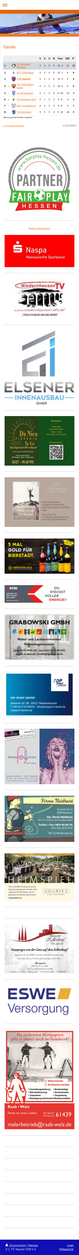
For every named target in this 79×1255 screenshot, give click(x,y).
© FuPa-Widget (69, 125)
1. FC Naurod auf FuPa (13, 126)
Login (70, 1245)
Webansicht (66, 1249)
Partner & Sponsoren (39, 228)
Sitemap (33, 1245)
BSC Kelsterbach (25, 72)
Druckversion (17, 1245)
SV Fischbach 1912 (26, 99)
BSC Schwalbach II (26, 106)
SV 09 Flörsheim (25, 93)
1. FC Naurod (23, 79)
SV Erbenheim (24, 112)
